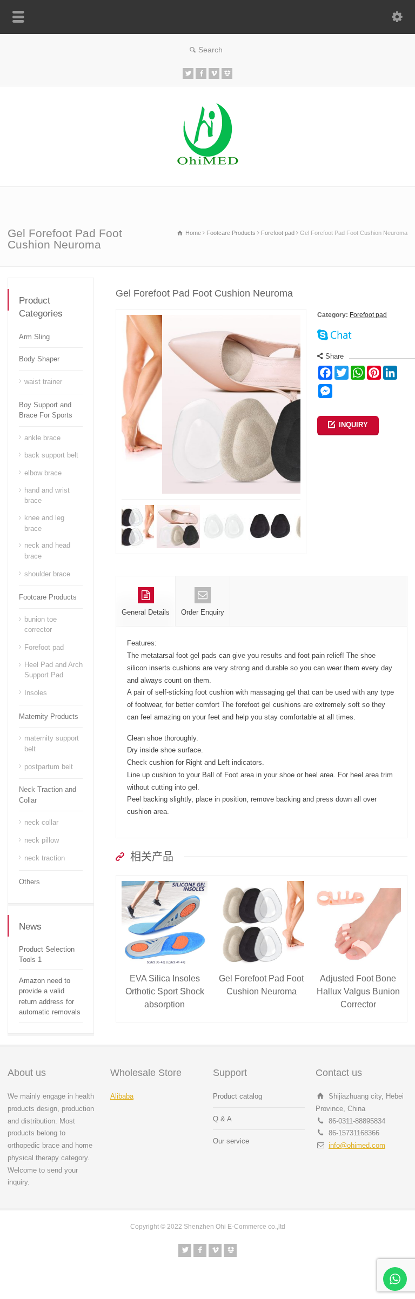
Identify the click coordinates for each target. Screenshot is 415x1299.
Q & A (222, 1119)
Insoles (35, 693)
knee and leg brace (44, 523)
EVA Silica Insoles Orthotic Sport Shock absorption (164, 991)
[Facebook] (201, 73)
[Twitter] (188, 73)
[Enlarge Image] (211, 315)
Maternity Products (48, 716)
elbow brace (43, 473)
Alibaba (121, 1096)
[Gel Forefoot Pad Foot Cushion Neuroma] (261, 881)
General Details (146, 612)
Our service (231, 1141)
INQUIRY (353, 425)
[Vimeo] (214, 73)
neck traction (44, 858)
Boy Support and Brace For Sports (45, 410)
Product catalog (237, 1096)
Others (29, 882)
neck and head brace (47, 550)
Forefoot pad (368, 315)
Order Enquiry (202, 612)
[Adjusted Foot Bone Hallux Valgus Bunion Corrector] (358, 881)
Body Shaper (39, 359)
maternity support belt (51, 743)
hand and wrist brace (47, 495)
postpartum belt (48, 767)
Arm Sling (34, 337)
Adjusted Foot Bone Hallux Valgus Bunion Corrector (358, 991)
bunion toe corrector (40, 624)
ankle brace (42, 438)
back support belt (51, 455)
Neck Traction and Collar (47, 794)
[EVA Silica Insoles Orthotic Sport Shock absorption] (165, 881)
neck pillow (41, 840)
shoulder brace (47, 574)
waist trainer (43, 382)
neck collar (41, 822)
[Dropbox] (227, 73)
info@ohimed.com (357, 1145)
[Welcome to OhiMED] (207, 164)
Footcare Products (48, 597)
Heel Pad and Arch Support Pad (53, 670)
